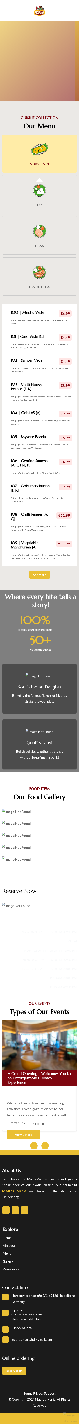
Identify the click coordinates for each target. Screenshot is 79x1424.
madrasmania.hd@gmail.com (31, 1339)
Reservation (11, 1269)
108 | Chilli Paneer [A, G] (29, 516)
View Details (23, 1134)
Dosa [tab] (39, 246)
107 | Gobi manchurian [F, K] (30, 488)
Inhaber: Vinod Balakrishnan (26, 1319)
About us (9, 1246)
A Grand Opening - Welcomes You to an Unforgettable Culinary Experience (39, 1078)
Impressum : (17, 1310)
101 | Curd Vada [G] (27, 336)
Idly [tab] (39, 205)
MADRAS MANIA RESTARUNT (27, 1314)
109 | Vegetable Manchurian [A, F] (25, 545)
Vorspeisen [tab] (39, 164)
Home (7, 1238)
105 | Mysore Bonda (28, 437)
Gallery (8, 1261)
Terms (27, 1393)
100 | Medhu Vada (27, 312)
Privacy (38, 1393)
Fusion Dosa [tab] (39, 287)
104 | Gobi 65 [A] (26, 413)
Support (50, 1393)
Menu (7, 1253)
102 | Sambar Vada (26, 360)
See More (39, 574)
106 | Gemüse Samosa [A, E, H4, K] (29, 463)
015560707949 (22, 1328)
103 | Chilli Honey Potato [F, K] (26, 386)
